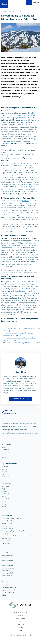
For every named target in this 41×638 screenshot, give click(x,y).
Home (3, 447)
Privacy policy (20, 619)
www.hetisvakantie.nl (8, 555)
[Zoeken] (29, 2)
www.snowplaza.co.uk (8, 568)
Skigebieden (5, 450)
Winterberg (5, 486)
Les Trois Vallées (7, 523)
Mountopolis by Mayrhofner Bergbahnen (14, 531)
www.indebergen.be (8, 570)
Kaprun (3, 245)
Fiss (3, 509)
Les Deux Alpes (6, 538)
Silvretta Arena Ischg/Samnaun (11, 521)
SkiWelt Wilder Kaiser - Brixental (11, 518)
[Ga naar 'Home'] (4, 4)
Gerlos (4, 506)
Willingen (4, 504)
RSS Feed (4, 595)
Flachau (4, 496)
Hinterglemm (20, 245)
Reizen (4, 455)
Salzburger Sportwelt (8, 526)
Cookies (20, 621)
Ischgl (3, 489)
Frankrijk (4, 472)
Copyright (20, 615)
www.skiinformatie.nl (8, 558)
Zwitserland (5, 477)
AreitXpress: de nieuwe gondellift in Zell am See (23, 343)
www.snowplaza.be (7, 560)
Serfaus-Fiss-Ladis (7, 528)
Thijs (19, 11)
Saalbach (12, 245)
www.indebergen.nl (7, 553)
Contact (20, 627)
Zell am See (31, 243)
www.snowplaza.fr (7, 575)
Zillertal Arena (6, 543)
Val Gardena (5, 533)
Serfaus (4, 501)
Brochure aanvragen (8, 592)
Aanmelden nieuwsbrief (9, 587)
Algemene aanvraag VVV (9, 590)
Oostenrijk (5, 467)
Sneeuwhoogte (6, 452)
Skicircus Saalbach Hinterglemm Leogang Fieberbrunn (18, 536)
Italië (3, 474)
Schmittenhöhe (6, 143)
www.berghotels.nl (7, 573)
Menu (35, 3)
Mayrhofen (5, 491)
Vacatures (20, 630)
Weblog (4, 457)
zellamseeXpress (25, 163)
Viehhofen (24, 122)
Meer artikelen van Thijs (20, 399)
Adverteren (20, 624)
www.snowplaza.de (7, 565)
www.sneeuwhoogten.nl (9, 563)
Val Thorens (5, 499)
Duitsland (4, 469)
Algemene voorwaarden (20, 612)
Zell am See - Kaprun (14, 115)
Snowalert (5, 585)
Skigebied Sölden (7, 541)
